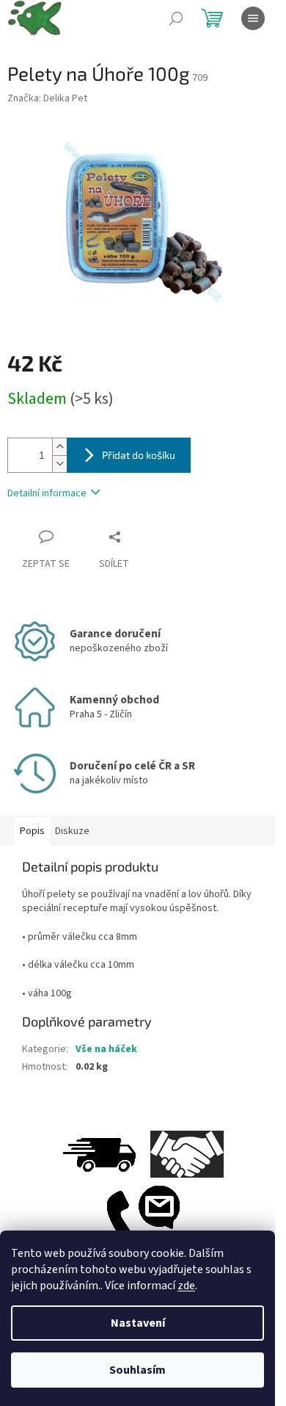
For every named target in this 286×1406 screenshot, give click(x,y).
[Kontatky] (143, 1219)
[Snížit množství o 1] (59, 463)
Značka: (47, 98)
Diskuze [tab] (72, 831)
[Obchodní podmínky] (187, 1154)
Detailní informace (47, 493)
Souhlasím (137, 1370)
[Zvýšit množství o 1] (59, 446)
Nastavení (138, 1323)
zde (186, 1286)
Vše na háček (106, 1049)
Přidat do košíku (138, 455)
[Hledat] (176, 18)
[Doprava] (99, 1154)
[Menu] (253, 18)
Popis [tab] (32, 831)
